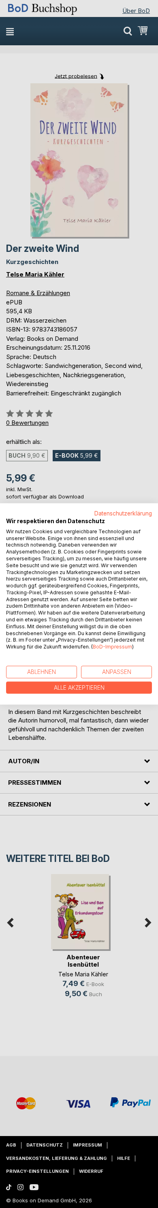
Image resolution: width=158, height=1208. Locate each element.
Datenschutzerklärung (123, 513)
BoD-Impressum (112, 647)
